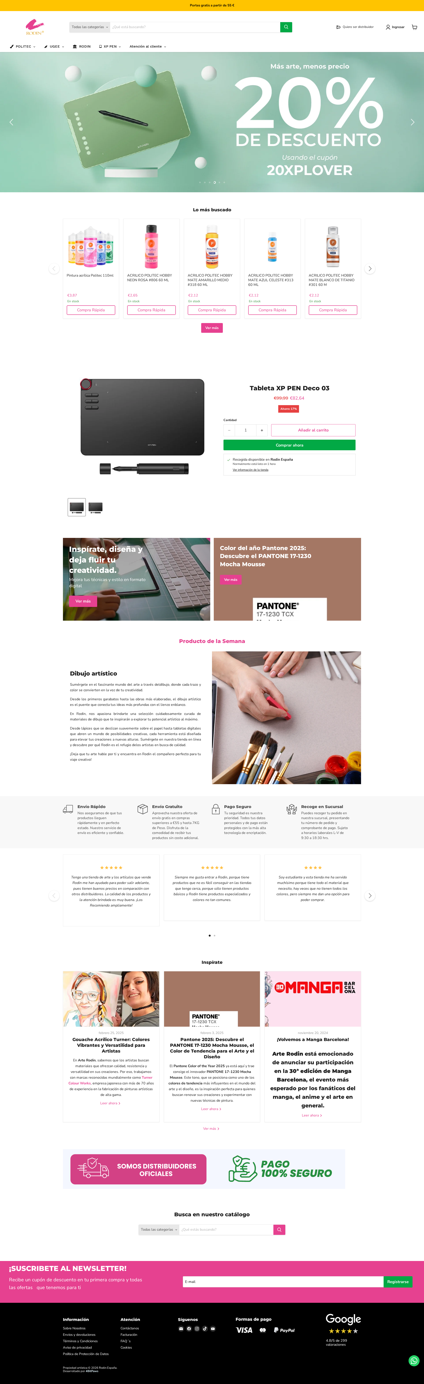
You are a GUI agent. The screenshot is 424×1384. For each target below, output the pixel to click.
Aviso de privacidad (77, 1347)
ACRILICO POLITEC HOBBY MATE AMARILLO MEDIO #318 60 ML (210, 279)
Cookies (126, 1347)
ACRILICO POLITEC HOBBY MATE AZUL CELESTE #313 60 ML (270, 279)
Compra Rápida (91, 309)
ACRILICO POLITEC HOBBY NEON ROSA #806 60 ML (149, 277)
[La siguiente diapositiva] (411, 121)
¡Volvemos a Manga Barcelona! (313, 1038)
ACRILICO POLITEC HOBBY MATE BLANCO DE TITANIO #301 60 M (331, 279)
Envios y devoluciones (79, 1334)
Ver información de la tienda (250, 469)
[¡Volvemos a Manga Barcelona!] (313, 998)
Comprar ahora (289, 444)
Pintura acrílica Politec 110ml (90, 274)
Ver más (212, 327)
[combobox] (195, 27)
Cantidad (230, 419)
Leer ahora (109, 1102)
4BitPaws (92, 1370)
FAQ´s (126, 1340)
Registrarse (398, 1281)
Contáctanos (130, 1327)
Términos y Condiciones (80, 1340)
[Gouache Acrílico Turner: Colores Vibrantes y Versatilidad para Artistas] (111, 998)
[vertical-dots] (343, 1332)
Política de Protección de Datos (86, 1353)
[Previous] (54, 268)
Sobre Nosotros (74, 1327)
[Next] (370, 268)
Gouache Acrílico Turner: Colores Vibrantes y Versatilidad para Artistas (111, 1044)
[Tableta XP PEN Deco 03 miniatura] (76, 506)
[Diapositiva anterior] (12, 121)
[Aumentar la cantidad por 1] (262, 429)
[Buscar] (286, 27)
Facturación (129, 1334)
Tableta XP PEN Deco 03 (289, 387)
